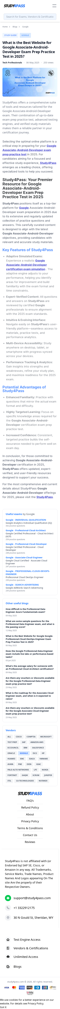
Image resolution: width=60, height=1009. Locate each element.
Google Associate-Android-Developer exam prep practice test (29, 150)
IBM (25, 747)
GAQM (25, 775)
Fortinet (12, 775)
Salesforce (38, 747)
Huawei (11, 758)
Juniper (48, 775)
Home (5, 27)
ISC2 (35, 753)
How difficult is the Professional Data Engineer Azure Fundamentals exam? (25, 610)
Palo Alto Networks (18, 769)
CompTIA (31, 736)
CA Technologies (25, 780)
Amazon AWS (36, 742)
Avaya (10, 764)
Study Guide (10, 35)
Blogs (15, 27)
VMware (44, 758)
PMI (20, 764)
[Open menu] (54, 6)
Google (25, 35)
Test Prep (12, 742)
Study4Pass (48, 163)
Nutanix (43, 780)
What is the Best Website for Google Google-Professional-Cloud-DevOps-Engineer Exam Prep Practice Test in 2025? (29, 639)
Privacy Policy (35, 1003)
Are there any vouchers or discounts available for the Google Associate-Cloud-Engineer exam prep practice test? (30, 710)
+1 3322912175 (24, 908)
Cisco (19, 736)
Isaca (32, 758)
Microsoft (46, 736)
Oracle (11, 753)
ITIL (9, 780)
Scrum (36, 775)
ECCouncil (13, 747)
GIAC (38, 764)
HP (43, 753)
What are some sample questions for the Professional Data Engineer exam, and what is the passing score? (30, 624)
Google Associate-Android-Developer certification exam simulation (26, 265)
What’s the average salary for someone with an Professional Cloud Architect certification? (30, 667)
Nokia (45, 769)
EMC (22, 758)
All (9, 736)
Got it (3, 1007)
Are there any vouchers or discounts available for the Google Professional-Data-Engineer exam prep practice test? (30, 680)
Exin (29, 764)
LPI (35, 769)
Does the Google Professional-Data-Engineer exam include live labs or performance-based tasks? (29, 654)
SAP (24, 742)
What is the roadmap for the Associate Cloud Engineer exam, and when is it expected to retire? (30, 695)
